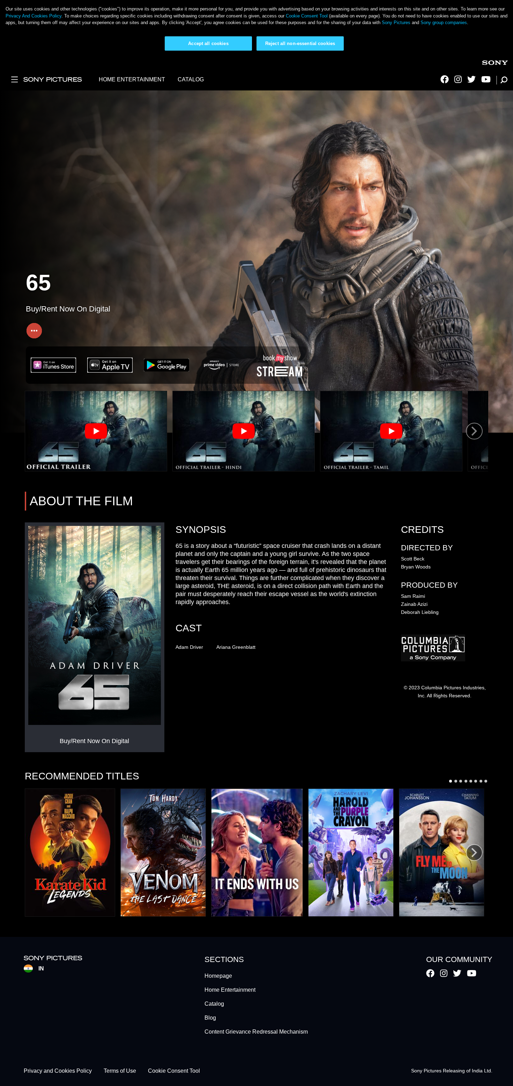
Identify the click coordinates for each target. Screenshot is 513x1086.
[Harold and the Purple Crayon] (351, 852)
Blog (210, 1018)
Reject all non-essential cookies (300, 43)
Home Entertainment (230, 990)
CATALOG (191, 79)
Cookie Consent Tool (307, 16)
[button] (450, 781)
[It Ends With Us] (257, 852)
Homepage (218, 976)
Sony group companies (444, 22)
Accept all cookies (208, 43)
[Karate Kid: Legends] (70, 852)
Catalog (214, 1004)
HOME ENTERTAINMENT (132, 79)
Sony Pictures (396, 22)
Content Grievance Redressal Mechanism (256, 1032)
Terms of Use (120, 1071)
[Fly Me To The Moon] (441, 852)
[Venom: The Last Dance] (163, 852)
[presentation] (474, 431)
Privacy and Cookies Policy (58, 1071)
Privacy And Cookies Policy (33, 16)
